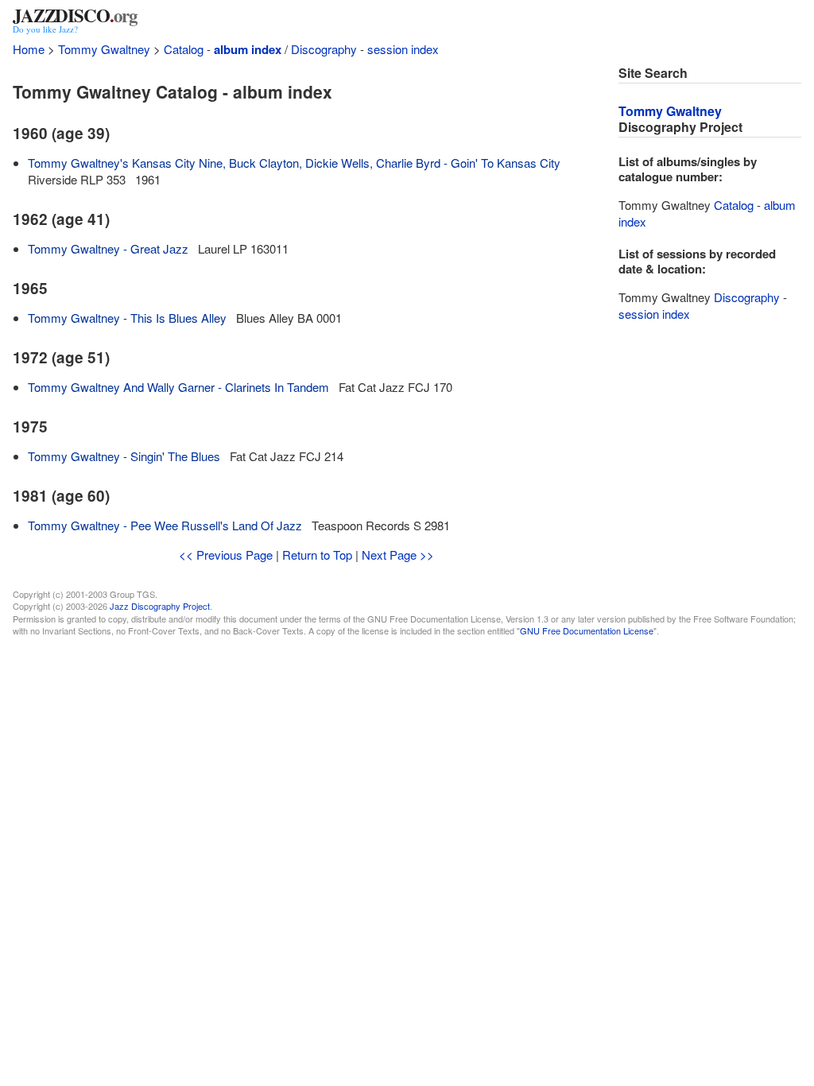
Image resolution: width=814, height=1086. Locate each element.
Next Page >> (398, 554)
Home (29, 49)
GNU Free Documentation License (586, 630)
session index (403, 49)
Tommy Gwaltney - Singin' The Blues (124, 456)
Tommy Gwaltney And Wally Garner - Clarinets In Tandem (178, 386)
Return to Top (317, 554)
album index (247, 49)
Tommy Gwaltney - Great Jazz (108, 248)
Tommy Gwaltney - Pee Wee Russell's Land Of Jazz (165, 525)
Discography (324, 49)
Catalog (184, 49)
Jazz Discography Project (160, 605)
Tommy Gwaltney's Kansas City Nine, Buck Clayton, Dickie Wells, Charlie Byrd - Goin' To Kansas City (294, 162)
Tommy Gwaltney (104, 49)
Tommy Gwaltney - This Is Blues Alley (127, 317)
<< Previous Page (226, 554)
